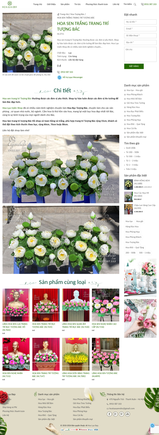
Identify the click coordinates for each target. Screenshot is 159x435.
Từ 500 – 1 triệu (133, 156)
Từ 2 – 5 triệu (132, 165)
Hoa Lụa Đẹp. (93, 426)
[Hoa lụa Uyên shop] (140, 278)
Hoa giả (139, 221)
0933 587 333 (66, 72)
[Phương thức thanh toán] (79, 429)
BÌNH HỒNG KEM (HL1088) (142, 182)
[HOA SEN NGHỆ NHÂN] (16, 354)
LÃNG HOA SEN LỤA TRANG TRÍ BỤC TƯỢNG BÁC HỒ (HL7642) (14, 327)
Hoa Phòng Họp (134, 120)
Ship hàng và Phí (9, 407)
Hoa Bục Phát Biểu (135, 111)
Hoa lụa (129, 221)
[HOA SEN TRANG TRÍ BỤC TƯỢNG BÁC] (46, 305)
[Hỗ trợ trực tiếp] (152, 425)
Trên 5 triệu (131, 169)
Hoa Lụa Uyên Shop (12, 108)
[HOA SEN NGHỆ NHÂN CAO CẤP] (105, 305)
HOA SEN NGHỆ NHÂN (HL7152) (12, 375)
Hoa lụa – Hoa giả (135, 90)
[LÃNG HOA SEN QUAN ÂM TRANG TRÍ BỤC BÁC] (75, 305)
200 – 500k (130, 253)
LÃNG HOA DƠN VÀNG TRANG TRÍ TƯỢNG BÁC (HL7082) (75, 375)
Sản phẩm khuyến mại (136, 137)
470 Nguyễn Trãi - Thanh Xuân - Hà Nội (126, 399)
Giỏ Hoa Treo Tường (136, 103)
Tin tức (77, 4)
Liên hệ (116, 4)
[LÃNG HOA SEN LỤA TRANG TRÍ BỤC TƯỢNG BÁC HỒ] (16, 305)
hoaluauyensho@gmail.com (122, 408)
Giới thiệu (51, 4)
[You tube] (127, 414)
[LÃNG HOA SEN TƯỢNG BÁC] (105, 354)
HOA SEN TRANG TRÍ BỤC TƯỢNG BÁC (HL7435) (43, 325)
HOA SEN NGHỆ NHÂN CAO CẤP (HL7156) (104, 325)
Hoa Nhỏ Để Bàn (134, 99)
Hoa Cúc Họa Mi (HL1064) (141, 194)
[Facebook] (109, 414)
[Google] (115, 414)
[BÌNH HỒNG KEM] (128, 184)
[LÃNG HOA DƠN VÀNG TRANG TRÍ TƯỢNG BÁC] (75, 354)
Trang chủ (37, 4)
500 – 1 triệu (144, 253)
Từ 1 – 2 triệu (132, 161)
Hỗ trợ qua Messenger (72, 77)
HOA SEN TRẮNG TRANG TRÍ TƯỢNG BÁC (76, 18)
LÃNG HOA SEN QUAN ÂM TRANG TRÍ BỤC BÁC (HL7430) (75, 325)
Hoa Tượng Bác (77, 14)
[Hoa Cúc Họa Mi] (128, 197)
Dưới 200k (130, 148)
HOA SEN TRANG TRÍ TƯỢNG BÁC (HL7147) (45, 375)
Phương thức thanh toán (97, 4)
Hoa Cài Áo (132, 128)
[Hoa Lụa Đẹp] (9, 4)
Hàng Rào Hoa (133, 107)
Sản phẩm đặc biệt (135, 133)
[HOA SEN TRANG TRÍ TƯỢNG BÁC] (46, 354)
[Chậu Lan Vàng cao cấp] (128, 209)
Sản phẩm (65, 4)
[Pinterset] (121, 414)
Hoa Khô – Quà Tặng (136, 124)
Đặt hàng (134, 66)
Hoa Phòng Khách (134, 94)
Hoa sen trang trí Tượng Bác (16, 98)
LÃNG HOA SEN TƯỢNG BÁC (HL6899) (105, 375)
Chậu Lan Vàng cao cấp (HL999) (144, 207)
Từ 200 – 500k (132, 152)
